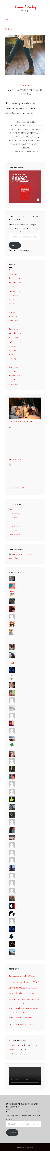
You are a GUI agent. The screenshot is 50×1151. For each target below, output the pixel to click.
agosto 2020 (13, 295)
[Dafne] (12, 863)
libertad (34, 133)
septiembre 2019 (15, 342)
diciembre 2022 (14, 270)
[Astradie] (12, 908)
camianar (36, 125)
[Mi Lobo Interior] (12, 916)
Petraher (15, 459)
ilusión (36, 994)
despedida (27, 982)
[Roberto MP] (12, 649)
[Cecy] (12, 588)
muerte (17, 1004)
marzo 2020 (13, 316)
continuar (36, 129)
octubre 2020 (13, 287)
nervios (26, 1004)
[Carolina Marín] (12, 764)
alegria (10, 976)
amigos (15, 976)
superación (33, 144)
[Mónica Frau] (12, 611)
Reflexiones (29, 122)
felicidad (18, 993)
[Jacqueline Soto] (12, 687)
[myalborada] (12, 741)
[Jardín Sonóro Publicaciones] (12, 748)
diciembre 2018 (14, 375)
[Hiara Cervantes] (12, 604)
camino (12, 129)
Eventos (14, 517)
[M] (12, 923)
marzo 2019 (13, 363)
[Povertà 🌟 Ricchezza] (12, 802)
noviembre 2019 (15, 333)
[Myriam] (12, 855)
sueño (39, 1018)
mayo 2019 (13, 354)
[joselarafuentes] (12, 809)
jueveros (13, 999)
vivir (33, 1024)
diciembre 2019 (14, 329)
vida (28, 1024)
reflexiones (18, 1012)
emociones (15, 987)
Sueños (25, 85)
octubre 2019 (13, 337)
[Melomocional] (12, 954)
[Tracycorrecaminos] (12, 786)
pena (10, 1008)
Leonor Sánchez (25, 7)
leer (20, 999)
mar (13, 1004)
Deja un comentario (26, 151)
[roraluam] (12, 832)
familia (11, 993)
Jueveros (15, 522)
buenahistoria (13, 982)
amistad (21, 975)
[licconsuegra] (12, 870)
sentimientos (17, 1017)
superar (25, 148)
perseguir (35, 140)
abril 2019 (12, 359)
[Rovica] (12, 626)
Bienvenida (16, 513)
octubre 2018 (13, 384)
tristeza (21, 1024)
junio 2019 (12, 350)
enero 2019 (13, 371)
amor (28, 975)
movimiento (15, 140)
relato (23, 1012)
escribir (25, 987)
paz (39, 1004)
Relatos (14, 530)
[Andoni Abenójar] (12, 725)
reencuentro (12, 1012)
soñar (13, 144)
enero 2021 (13, 274)
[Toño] (12, 657)
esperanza (33, 988)
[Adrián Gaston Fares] (12, 695)
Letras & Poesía (15, 534)
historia (31, 993)
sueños (22, 144)
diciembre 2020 (14, 278)
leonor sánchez (26, 999)
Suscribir (14, 245)
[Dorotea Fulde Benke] (12, 756)
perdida (28, 1007)
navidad (22, 1004)
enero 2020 (13, 325)
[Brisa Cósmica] (12, 771)
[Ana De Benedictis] (12, 733)
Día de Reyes (16, 487)
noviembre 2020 (15, 282)
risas (27, 1012)
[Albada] (12, 824)
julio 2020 (12, 299)
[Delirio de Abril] (12, 665)
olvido (30, 1004)
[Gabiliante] (12, 672)
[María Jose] (12, 718)
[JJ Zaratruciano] (12, 946)
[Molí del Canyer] (12, 794)
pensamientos (18, 1008)
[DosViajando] (12, 642)
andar (26, 125)
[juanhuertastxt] (12, 939)
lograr (15, 137)
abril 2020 (12, 312)
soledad (28, 1017)
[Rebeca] (12, 596)
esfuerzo (15, 133)
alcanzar (16, 125)
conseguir (23, 129)
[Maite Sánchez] (12, 703)
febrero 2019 (13, 367)
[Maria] (12, 885)
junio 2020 (12, 304)
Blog (19, 122)
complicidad (20, 982)
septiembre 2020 (15, 291)
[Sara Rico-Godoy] (12, 779)
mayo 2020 (13, 308)
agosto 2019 (13, 346)
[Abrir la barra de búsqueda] (44, 18)
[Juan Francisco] (12, 901)
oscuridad (34, 1004)
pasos (26, 140)
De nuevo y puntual (22, 421)
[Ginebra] (12, 680)
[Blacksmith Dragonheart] (12, 710)
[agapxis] (12, 847)
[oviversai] (12, 817)
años (33, 976)
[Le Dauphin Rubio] (12, 840)
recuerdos (35, 1008)
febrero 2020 (13, 320)
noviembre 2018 (15, 380)
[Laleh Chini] (12, 581)
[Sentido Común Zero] (12, 619)
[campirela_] (12, 634)
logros (25, 137)
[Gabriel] (12, 931)
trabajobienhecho (13, 1025)
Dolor (35, 982)
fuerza (25, 994)
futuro (25, 133)
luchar (34, 137)
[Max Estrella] (12, 878)
